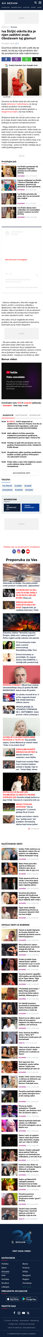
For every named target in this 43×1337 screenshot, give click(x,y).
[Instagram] (18, 551)
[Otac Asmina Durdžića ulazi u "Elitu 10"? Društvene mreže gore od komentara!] (9, 1038)
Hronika (5, 1279)
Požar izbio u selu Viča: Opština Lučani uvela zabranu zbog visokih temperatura (24, 464)
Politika (26, 7)
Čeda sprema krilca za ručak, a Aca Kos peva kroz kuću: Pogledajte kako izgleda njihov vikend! (28, 881)
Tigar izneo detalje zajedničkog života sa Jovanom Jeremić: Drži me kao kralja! (29, 911)
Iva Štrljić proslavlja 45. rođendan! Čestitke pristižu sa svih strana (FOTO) (27, 170)
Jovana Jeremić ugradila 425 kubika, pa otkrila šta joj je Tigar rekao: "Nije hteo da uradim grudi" (30, 977)
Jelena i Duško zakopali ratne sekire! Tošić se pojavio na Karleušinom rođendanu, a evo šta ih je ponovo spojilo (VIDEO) (30, 1153)
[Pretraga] (35, 2)
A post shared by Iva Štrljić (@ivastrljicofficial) (21, 287)
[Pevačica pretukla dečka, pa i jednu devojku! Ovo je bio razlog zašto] (9, 1096)
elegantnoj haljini (9, 111)
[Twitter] (23, 551)
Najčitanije (21, 415)
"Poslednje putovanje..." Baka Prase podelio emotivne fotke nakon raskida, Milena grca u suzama (29, 992)
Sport (33, 7)
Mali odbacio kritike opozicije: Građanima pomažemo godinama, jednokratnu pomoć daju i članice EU (23, 435)
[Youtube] (28, 551)
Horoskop (27, 1283)
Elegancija (7, 490)
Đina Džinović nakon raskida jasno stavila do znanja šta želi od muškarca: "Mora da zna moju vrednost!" (29, 948)
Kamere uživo (16, 7)
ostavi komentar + (30, 507)
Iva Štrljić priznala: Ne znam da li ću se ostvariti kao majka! (28, 196)
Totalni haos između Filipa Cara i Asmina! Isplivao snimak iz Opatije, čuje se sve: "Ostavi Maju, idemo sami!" (28, 1212)
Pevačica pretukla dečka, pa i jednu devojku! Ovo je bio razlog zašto (30, 1093)
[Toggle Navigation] (39, 3)
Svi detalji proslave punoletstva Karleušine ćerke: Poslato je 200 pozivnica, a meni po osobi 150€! (29, 1006)
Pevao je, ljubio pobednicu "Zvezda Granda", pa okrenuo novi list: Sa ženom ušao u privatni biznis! (30, 1109)
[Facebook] (14, 551)
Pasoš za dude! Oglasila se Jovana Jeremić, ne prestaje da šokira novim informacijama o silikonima (30, 933)
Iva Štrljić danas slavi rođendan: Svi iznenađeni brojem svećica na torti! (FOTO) (28, 211)
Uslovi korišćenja (15, 1328)
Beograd (26, 1275)
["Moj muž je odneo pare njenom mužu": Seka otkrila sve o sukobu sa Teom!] (9, 1052)
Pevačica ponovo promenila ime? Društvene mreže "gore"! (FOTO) (29, 1197)
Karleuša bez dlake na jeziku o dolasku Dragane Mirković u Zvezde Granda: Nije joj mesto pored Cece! (30, 1168)
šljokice (19, 490)
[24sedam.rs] (9, 3)
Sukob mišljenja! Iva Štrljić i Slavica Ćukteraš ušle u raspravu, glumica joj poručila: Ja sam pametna (29, 183)
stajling (29, 490)
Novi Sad (26, 1287)
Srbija (25, 1271)
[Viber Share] (16, 59)
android (27, 403)
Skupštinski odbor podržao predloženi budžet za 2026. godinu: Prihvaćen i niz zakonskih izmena (24, 454)
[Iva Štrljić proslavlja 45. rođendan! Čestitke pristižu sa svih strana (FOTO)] (8, 171)
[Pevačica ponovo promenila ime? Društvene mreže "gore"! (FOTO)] (9, 1199)
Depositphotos (29, 1328)
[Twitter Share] (37, 59)
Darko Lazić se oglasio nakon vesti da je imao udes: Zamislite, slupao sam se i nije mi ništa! (29, 1138)
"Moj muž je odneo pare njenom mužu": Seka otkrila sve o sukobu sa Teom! (29, 1050)
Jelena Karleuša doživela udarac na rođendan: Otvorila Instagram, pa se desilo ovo (30, 1124)
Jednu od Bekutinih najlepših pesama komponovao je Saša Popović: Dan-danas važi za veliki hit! (29, 1182)
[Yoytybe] (23, 1313)
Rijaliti (21, 1043)
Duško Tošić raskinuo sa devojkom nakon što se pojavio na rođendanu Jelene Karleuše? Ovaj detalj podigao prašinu (29, 852)
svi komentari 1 (11, 508)
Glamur (27, 486)
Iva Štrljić (7, 486)
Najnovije (5, 7)
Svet (3, 1275)
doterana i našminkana (18, 104)
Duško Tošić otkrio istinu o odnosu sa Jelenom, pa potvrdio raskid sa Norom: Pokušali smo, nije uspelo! (30, 1080)
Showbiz (14, 27)
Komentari (34, 415)
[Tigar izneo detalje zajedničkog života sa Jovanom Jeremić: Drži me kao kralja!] (9, 913)
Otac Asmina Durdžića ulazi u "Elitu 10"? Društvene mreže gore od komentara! (30, 1036)
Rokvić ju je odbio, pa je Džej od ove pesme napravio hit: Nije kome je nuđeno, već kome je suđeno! (30, 1021)
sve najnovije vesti (21, 473)
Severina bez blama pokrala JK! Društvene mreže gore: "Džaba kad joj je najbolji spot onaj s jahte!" (29, 896)
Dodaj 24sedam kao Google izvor (23, 65)
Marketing (34, 1320)
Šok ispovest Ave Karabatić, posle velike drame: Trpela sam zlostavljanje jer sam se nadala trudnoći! (29, 1065)
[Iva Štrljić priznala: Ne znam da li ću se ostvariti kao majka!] (8, 198)
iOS (19, 403)
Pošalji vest (13, 1324)
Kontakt (15, 1320)
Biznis (25, 1263)
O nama (7, 1320)
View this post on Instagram (16, 260)
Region (25, 1279)
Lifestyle (5, 1287)
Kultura (25, 1267)
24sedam (7, 405)
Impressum (24, 1320)
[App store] (13, 1299)
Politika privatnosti (27, 1324)
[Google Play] (29, 1299)
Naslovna (5, 27)
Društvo (5, 1283)
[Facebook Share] (6, 59)
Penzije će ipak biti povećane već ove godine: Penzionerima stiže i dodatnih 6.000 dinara (24, 445)
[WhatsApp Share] (26, 59)
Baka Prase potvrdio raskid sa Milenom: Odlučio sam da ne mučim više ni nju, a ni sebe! (29, 867)
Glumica (18, 486)
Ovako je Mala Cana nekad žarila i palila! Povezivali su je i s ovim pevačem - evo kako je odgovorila (29, 962)
